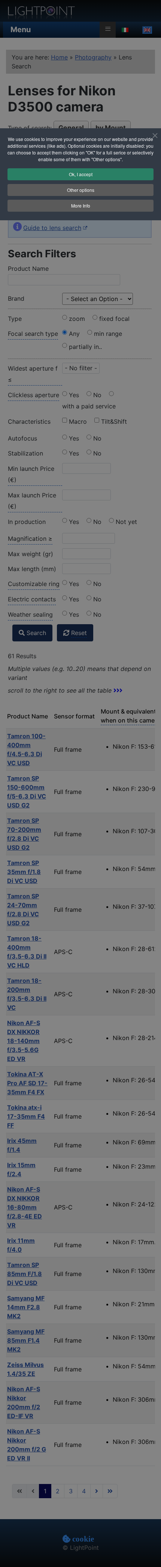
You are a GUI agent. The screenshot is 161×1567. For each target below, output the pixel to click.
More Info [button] (80, 205)
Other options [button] (80, 190)
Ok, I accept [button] (80, 174)
